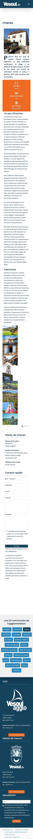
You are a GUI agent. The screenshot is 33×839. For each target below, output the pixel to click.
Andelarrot (17, 629)
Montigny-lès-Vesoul (9, 650)
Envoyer (16, 546)
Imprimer (26, 426)
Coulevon (8, 640)
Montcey (24, 645)
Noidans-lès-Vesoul (21, 655)
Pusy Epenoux (16, 660)
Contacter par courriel (16, 735)
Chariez (26, 629)
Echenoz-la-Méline (21, 640)
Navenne (8, 655)
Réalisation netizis (12, 837)
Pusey (6, 660)
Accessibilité (8, 829)
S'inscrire (16, 821)
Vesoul (24, 665)
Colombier (16, 634)
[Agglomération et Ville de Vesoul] (11, 4)
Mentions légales (22, 829)
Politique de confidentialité (16, 832)
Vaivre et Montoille (12, 665)
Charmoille (6, 634)
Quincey (26, 660)
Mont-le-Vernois (25, 650)
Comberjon (27, 634)
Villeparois (16, 670)
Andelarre (7, 629)
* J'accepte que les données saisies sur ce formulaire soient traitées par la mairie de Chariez (17, 535)
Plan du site (10, 834)
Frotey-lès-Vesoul (12, 645)
